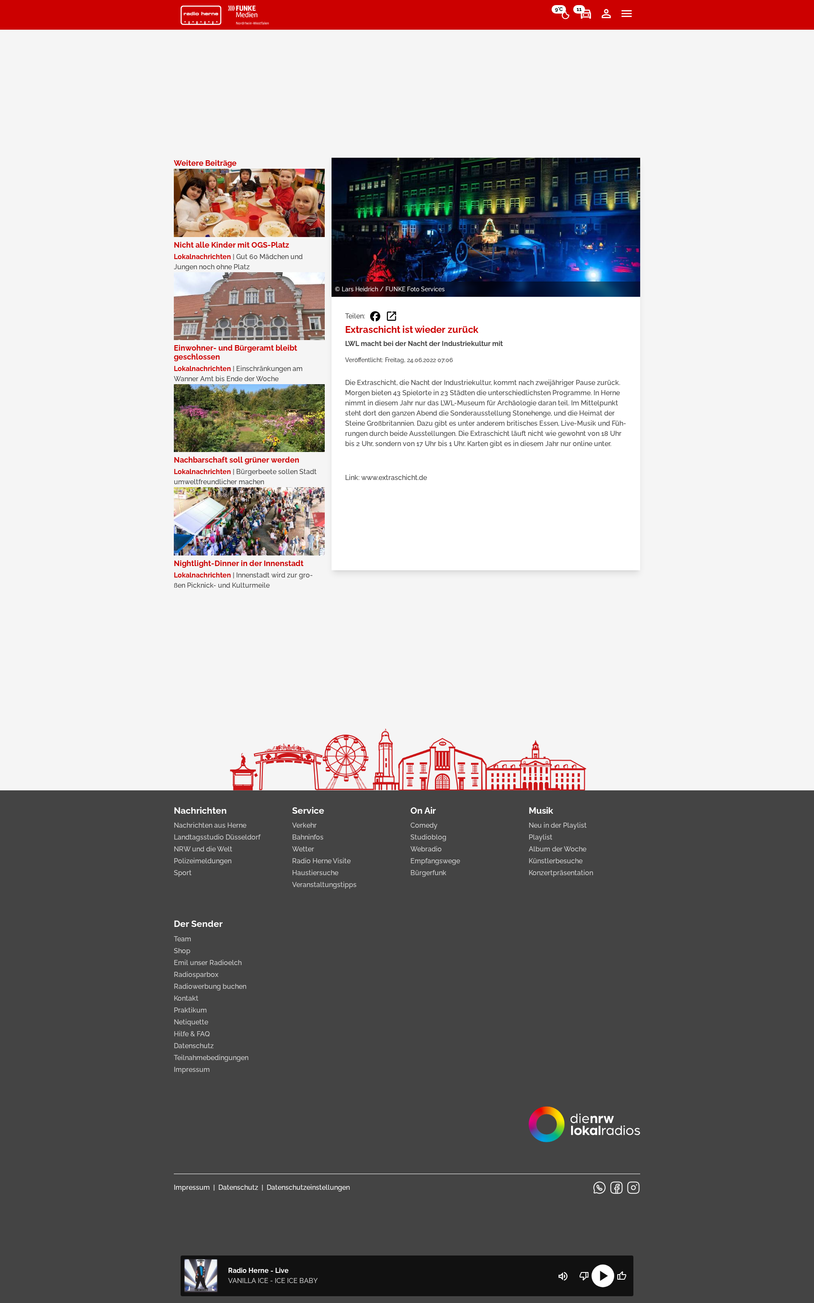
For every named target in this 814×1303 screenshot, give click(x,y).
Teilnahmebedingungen (211, 1058)
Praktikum (190, 1010)
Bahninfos (307, 837)
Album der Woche (557, 849)
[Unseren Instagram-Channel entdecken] (633, 1187)
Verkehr (304, 825)
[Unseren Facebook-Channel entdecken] (616, 1187)
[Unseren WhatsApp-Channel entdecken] (599, 1187)
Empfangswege (435, 861)
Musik (541, 810)
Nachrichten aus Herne (210, 825)
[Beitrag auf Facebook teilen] (375, 316)
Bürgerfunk (428, 873)
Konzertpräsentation (561, 873)
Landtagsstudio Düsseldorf (217, 837)
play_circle (602, 1275)
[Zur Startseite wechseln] (201, 15)
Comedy (424, 825)
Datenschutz (194, 1046)
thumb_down (584, 1276)
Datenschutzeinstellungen (308, 1187)
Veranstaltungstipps (324, 885)
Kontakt (186, 998)
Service (308, 810)
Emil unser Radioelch (208, 963)
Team (182, 939)
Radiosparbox (196, 975)
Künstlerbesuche (556, 861)
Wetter (303, 849)
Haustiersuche (315, 873)
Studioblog (428, 837)
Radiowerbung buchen (210, 986)
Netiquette (191, 1022)
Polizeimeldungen (202, 861)
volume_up (563, 1276)
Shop (182, 951)
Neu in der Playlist (558, 825)
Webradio (426, 849)
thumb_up (621, 1276)
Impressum (192, 1070)
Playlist (540, 837)
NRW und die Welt (203, 849)
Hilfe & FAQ (192, 1034)
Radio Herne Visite (321, 861)
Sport (183, 873)
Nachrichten (200, 810)
